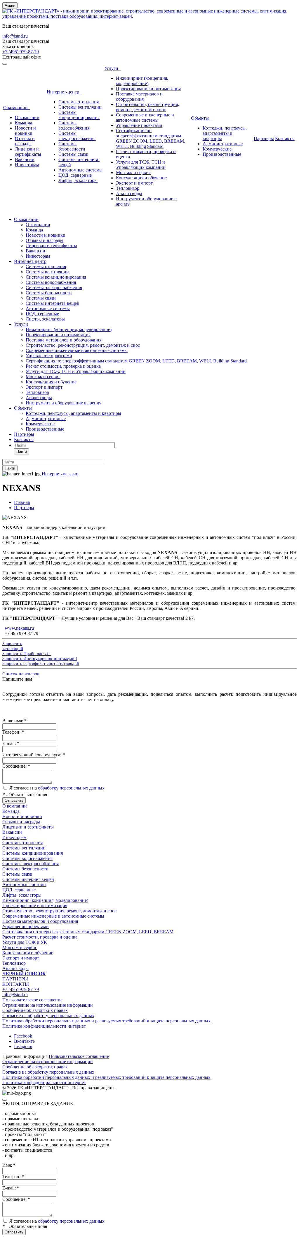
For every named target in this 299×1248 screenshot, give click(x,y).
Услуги (112, 68)
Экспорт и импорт (134, 182)
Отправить (14, 800)
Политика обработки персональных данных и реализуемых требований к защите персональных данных (106, 1020)
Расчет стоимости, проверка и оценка (63, 366)
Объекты (201, 118)
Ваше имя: (14, 720)
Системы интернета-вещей (52, 303)
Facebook (23, 1035)
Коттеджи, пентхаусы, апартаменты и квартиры (225, 133)
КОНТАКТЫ (15, 984)
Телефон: (13, 732)
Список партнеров (20, 673)
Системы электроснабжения (76, 136)
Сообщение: (16, 766)
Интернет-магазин (60, 473)
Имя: (8, 1165)
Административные (223, 143)
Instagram (23, 1046)
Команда (23, 122)
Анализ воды (129, 193)
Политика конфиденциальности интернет (44, 1026)
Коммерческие (217, 148)
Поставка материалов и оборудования (139, 96)
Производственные (222, 154)
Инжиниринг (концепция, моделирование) (142, 81)
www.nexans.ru (19, 628)
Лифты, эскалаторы (78, 180)
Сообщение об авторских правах (35, 1010)
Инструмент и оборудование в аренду (63, 402)
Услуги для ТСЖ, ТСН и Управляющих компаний (141, 165)
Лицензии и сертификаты (28, 151)
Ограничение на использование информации (47, 1005)
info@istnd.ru (15, 35)
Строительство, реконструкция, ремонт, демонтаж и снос (147, 107)
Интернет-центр (64, 91)
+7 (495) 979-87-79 (20, 51)
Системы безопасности (71, 146)
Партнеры (264, 138)
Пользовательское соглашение (32, 999)
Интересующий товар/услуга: (33, 754)
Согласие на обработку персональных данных (48, 1015)
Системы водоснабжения (73, 125)
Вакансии (24, 159)
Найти (21, 451)
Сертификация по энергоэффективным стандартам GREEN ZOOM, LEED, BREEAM (87, 931)
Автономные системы (80, 169)
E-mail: (10, 743)
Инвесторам (27, 164)
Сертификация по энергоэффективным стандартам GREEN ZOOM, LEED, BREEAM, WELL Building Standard (150, 138)
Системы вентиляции (80, 107)
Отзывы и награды (25, 141)
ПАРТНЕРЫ (15, 978)
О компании (16, 107)
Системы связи (73, 154)
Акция (10, 5)
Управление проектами (139, 125)
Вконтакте (24, 1041)
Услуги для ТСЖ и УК (24, 942)
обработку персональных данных (71, 787)
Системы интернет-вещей (28, 879)
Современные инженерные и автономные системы (145, 117)
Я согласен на (57, 787)
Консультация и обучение (141, 177)
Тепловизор (127, 188)
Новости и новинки (25, 130)
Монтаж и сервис (133, 172)
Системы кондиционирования (79, 115)
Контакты (285, 138)
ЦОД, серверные (75, 175)
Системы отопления (78, 101)
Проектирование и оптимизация (148, 88)
